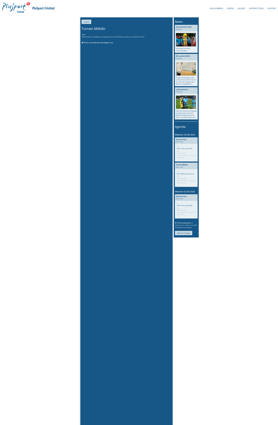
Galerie (241, 8)
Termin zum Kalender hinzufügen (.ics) (98, 43)
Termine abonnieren (184, 223)
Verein (230, 8)
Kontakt (271, 8)
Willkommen (216, 8)
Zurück (86, 22)
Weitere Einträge (183, 233)
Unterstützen (256, 8)
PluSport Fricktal (43, 8)
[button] (186, 149)
